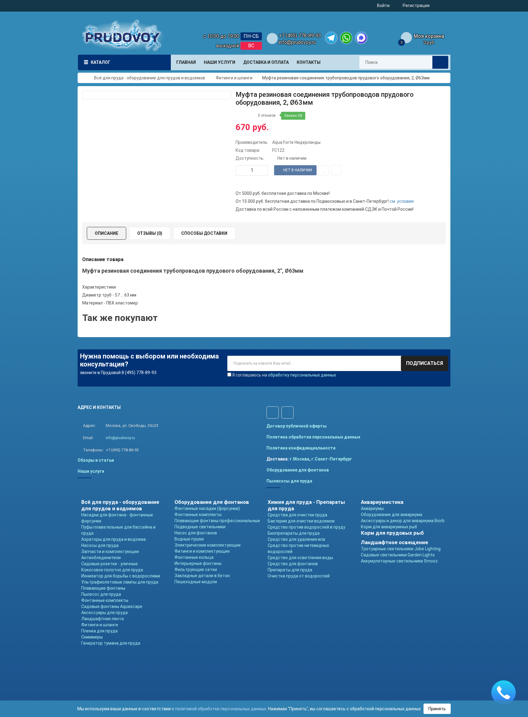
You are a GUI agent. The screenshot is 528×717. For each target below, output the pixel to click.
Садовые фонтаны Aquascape (111, 606)
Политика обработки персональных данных (313, 437)
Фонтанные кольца (194, 557)
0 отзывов (267, 115)
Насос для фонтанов (195, 532)
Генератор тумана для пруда (110, 643)
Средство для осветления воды (300, 557)
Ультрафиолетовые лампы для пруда (119, 582)
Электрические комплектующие (207, 545)
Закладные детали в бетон (202, 575)
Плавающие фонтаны (103, 588)
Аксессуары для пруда (104, 612)
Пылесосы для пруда (289, 481)
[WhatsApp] (346, 37)
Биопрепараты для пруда (294, 533)
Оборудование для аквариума (391, 514)
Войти (383, 5)
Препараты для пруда (290, 569)
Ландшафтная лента (102, 618)
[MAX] (361, 37)
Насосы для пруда (100, 545)
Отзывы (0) (149, 233)
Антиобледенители (101, 557)
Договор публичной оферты (296, 426)
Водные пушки (189, 539)
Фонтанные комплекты (104, 600)
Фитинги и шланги (99, 624)
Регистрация (416, 5)
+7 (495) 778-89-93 (300, 35)
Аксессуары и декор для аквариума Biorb (403, 520)
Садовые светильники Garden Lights (398, 554)
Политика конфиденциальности (301, 448)
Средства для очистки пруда (297, 514)
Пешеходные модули (195, 581)
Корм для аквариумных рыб (389, 526)
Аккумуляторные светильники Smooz (399, 561)
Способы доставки (204, 233)
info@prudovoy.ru (297, 42)
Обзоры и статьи (96, 460)
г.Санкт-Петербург (331, 459)
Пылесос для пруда (101, 594)
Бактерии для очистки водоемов (301, 521)
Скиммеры (92, 637)
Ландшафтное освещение (394, 542)
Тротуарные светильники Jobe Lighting (401, 548)
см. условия (402, 201)
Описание (106, 233)
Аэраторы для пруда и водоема (113, 539)
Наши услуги (91, 471)
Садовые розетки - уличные (109, 563)
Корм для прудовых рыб (392, 533)
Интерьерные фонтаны (198, 563)
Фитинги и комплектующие (202, 551)
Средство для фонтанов (293, 563)
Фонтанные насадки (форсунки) (207, 508)
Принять (437, 708)
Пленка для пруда (99, 630)
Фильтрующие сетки (195, 569)
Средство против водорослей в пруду (306, 527)
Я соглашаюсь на (284, 375)
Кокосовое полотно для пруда (112, 569)
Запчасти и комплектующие (110, 551)
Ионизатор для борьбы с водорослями (120, 575)
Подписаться (424, 363)
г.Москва (299, 459)
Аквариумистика (382, 502)
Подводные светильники (200, 526)
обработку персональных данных (302, 375)
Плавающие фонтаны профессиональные (217, 520)
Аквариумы (372, 508)
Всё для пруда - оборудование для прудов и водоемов (120, 505)
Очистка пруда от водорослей (299, 575)
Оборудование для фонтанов (297, 470)
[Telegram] (331, 37)
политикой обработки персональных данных (220, 708)
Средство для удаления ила (296, 539)
